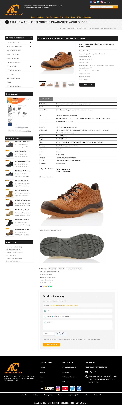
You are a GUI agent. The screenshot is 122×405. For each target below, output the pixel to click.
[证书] (22, 114)
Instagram (102, 1)
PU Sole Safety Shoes (79, 28)
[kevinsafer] (41, 286)
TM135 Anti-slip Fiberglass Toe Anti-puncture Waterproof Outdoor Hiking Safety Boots (22, 210)
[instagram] (58, 388)
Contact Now (87, 84)
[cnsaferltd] (48, 286)
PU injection (52, 268)
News (73, 17)
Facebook (91, 1)
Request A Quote (73, 395)
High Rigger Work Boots (14, 50)
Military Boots (11, 74)
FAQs (79, 17)
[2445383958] (43, 286)
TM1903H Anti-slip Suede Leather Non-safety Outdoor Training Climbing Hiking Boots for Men (22, 190)
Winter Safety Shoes (13, 58)
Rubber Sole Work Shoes (14, 46)
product (42, 372)
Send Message (52, 344)
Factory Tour (58, 17)
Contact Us (87, 17)
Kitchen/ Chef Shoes (13, 54)
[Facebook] (79, 388)
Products (40, 17)
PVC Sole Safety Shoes (14, 86)
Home (33, 17)
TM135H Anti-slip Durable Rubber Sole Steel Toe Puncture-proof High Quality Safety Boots (22, 200)
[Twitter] (72, 388)
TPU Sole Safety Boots (13, 70)
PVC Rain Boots (11, 66)
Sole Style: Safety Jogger (74, 268)
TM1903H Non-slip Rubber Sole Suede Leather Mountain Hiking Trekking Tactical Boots (22, 180)
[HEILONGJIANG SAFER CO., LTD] (13, 9)
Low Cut (61, 268)
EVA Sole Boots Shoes (13, 62)
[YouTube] (65, 388)
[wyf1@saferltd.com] (46, 286)
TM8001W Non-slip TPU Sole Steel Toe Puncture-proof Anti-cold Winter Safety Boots (22, 151)
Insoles (9, 82)
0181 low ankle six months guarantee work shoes (64, 305)
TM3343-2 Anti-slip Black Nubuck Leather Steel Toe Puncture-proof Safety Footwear (22, 219)
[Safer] (49, 388)
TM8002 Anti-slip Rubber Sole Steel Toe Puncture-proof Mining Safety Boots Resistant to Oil (22, 141)
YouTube (95, 1)
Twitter (98, 1)
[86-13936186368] (51, 286)
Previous (6, 112)
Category (69, 28)
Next (32, 112)
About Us (49, 17)
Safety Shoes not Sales (14, 78)
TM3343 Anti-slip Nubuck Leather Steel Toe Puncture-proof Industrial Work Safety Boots (22, 229)
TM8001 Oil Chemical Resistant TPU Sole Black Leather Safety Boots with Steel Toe (22, 161)
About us (42, 367)
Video (67, 17)
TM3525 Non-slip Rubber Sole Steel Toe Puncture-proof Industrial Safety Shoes (22, 171)
